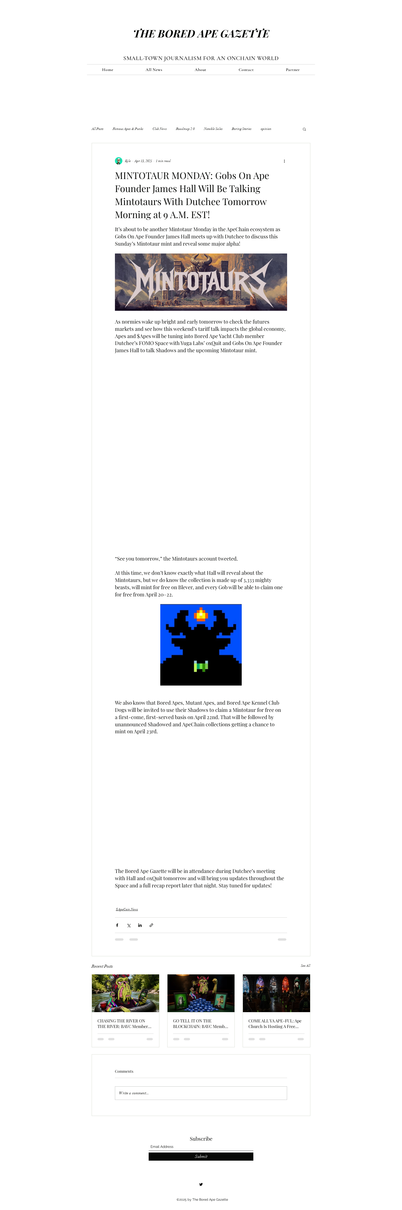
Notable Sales (213, 129)
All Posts (98, 129)
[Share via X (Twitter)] (128, 925)
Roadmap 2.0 (185, 129)
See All (305, 966)
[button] (304, 129)
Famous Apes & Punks (128, 129)
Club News (160, 129)
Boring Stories (241, 129)
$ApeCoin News (127, 909)
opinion (266, 129)
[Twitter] (201, 1184)
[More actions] (284, 161)
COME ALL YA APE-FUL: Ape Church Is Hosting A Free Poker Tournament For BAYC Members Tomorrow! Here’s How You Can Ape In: (275, 1023)
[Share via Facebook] (117, 925)
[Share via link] (151, 925)
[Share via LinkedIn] (140, 925)
